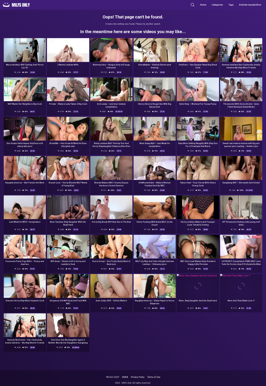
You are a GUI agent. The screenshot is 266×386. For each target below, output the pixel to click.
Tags (231, 4)
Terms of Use (153, 377)
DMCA (125, 377)
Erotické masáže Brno (250, 4)
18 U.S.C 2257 (112, 377)
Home (203, 4)
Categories (217, 4)
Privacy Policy (137, 377)
